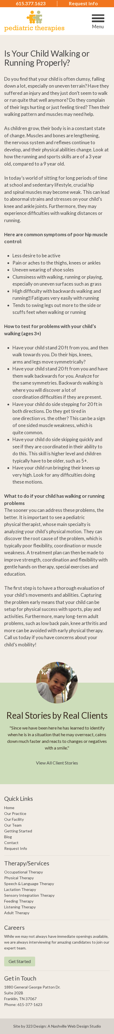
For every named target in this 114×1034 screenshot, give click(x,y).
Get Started (20, 961)
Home (9, 807)
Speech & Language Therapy (29, 883)
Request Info (83, 3)
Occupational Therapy (23, 872)
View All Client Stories (57, 762)
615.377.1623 (31, 3)
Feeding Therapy (18, 901)
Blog (8, 836)
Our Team (13, 825)
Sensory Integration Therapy (29, 895)
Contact (11, 842)
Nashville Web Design (70, 1026)
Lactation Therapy (20, 889)
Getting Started (18, 831)
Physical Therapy (19, 877)
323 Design (36, 1026)
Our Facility (14, 819)
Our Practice (15, 813)
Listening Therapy (20, 907)
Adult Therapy (16, 912)
